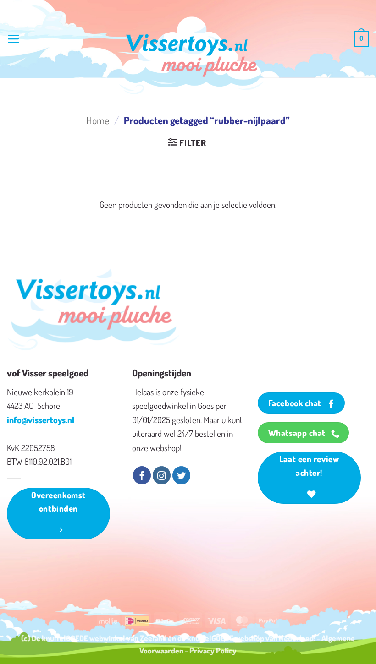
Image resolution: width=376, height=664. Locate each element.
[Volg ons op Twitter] (181, 475)
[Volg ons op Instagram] (162, 475)
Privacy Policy (213, 650)
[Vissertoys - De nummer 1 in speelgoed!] (191, 55)
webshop (249, 638)
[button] (13, 39)
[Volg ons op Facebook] (142, 475)
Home (97, 120)
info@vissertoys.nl (40, 419)
